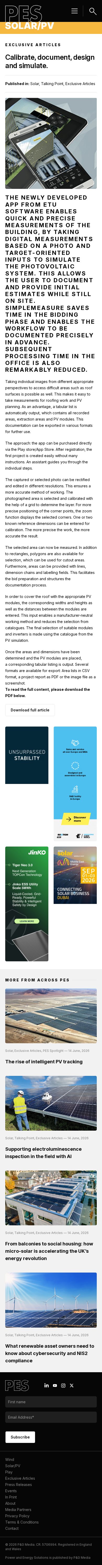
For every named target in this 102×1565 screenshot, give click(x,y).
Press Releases (18, 1484)
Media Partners (18, 1509)
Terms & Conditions (22, 1522)
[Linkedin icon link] (46, 1385)
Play (9, 1472)
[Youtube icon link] (55, 1385)
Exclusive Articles (20, 1478)
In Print (11, 1497)
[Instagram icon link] (63, 1385)
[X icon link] (72, 1385)
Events (11, 1491)
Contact (12, 1528)
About (10, 1503)
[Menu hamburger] (74, 11)
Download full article (30, 710)
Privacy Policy (17, 1516)
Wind (9, 1459)
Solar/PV (12, 1466)
